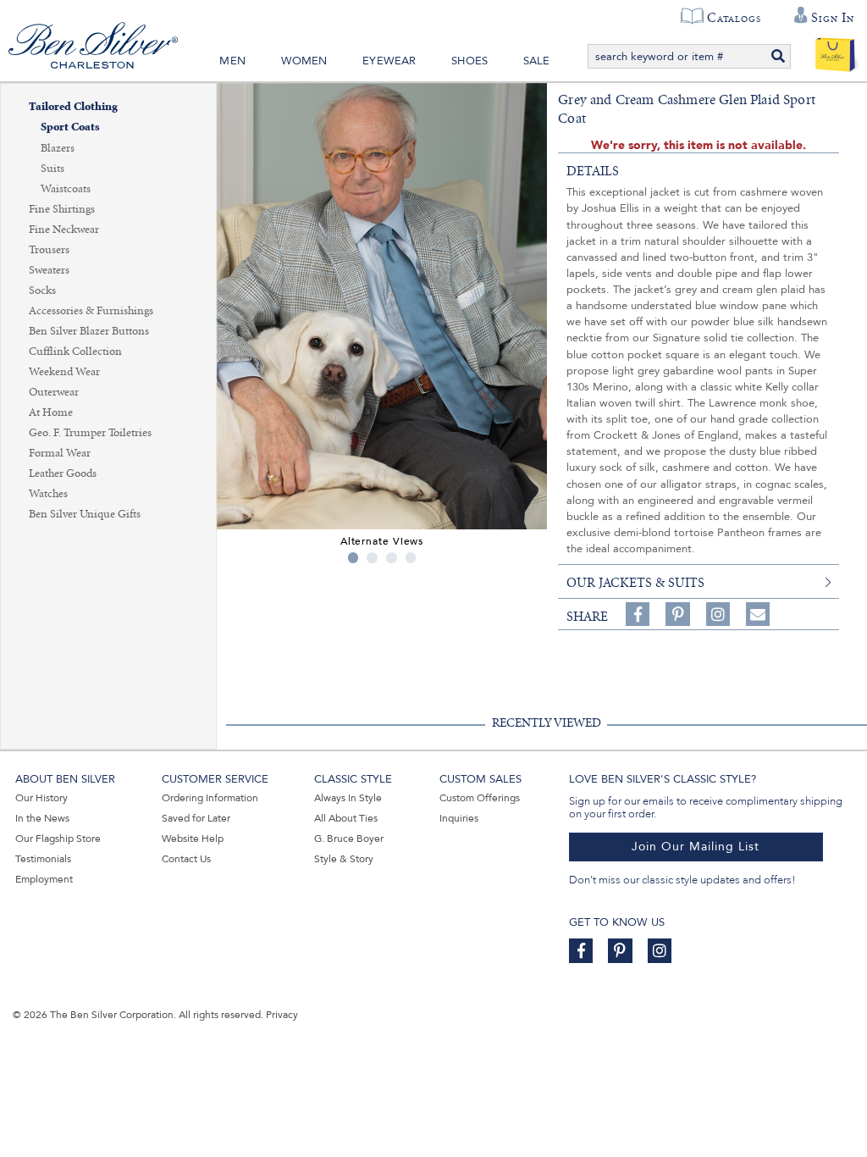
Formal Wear (60, 453)
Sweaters (49, 270)
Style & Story (343, 859)
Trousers (49, 250)
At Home (51, 412)
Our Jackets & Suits (635, 583)
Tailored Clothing (73, 107)
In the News (42, 818)
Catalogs (733, 18)
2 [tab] (372, 557)
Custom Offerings (479, 798)
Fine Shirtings (62, 209)
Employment (44, 879)
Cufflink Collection (75, 351)
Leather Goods (63, 473)
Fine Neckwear (64, 229)
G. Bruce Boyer (349, 838)
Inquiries (458, 818)
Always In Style (348, 798)
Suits (52, 168)
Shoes (469, 61)
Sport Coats (70, 127)
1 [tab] (353, 557)
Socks (42, 290)
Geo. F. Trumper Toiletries (90, 433)
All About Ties (346, 818)
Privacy (282, 1014)
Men (232, 61)
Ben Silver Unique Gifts (85, 514)
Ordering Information (210, 798)
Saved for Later (196, 818)
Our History (41, 798)
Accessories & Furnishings (91, 311)
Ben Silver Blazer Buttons (89, 331)
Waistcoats (66, 189)
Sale (536, 61)
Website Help (193, 838)
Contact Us (186, 859)
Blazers (58, 148)
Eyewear (389, 61)
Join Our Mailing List (695, 847)
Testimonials (43, 859)
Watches (48, 494)
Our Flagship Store (58, 838)
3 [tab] (391, 557)
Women (304, 61)
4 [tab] (411, 557)
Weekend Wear (64, 372)
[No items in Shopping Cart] (835, 50)
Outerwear (54, 392)
